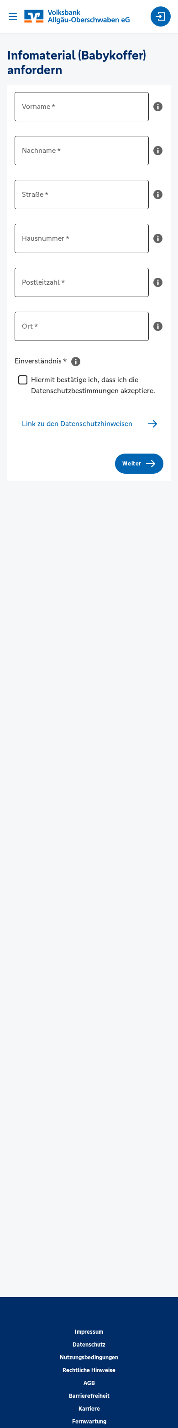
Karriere (89, 1408)
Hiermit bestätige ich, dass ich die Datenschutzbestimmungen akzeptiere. (93, 385)
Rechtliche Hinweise (89, 1370)
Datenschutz (89, 1344)
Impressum (89, 1332)
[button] (157, 110)
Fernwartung (89, 1421)
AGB (89, 1383)
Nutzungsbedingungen (89, 1357)
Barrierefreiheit (89, 1396)
